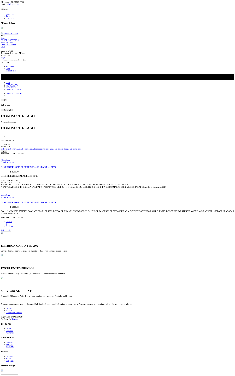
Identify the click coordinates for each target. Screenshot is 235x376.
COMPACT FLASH (14, 93)
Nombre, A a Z (16, 149)
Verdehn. (14, 319)
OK (4, 100)
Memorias (10, 333)
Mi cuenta (10, 347)
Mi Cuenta (10, 66)
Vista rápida (5, 160)
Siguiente (10, 226)
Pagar (3, 57)
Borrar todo (7, 110)
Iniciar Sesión (11, 71)
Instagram (9, 18)
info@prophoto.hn (14, 4)
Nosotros (9, 345)
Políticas (9, 310)
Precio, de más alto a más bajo (69, 149)
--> (3, 47)
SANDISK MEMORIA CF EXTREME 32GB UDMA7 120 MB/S (28, 167)
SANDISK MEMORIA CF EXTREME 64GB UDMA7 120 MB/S (28, 202)
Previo (9, 222)
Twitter (8, 16)
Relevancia (5, 149)
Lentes (8, 328)
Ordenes (9, 308)
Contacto (9, 342)
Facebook (9, 14)
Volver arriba (7, 230)
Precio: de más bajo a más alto (46, 149)
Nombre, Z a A (28, 149)
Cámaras (9, 331)
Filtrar (4, 151)
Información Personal (14, 313)
